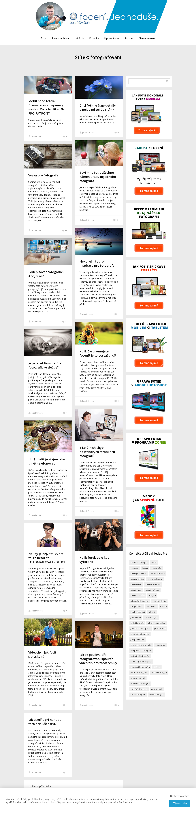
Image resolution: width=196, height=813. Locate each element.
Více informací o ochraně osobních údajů (128, 435)
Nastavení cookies (179, 795)
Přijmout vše (179, 803)
